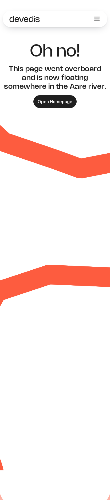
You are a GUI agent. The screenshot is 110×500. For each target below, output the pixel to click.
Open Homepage (55, 101)
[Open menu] (97, 19)
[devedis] (24, 19)
